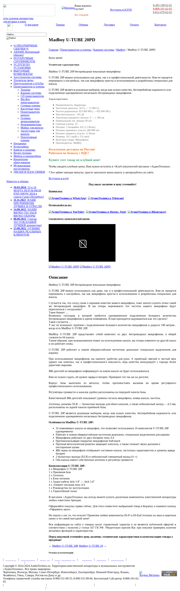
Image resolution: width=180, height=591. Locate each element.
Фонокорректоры (31, 124)
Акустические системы (27, 77)
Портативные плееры (29, 139)
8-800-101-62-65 (162, 8)
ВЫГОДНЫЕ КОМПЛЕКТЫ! (23, 72)
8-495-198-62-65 (162, 5)
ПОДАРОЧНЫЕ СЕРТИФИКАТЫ (24, 60)
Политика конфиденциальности (23, 587)
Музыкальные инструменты (22, 167)
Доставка (109, 24)
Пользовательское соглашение (25, 584)
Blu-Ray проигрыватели (30, 101)
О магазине (31, 24)
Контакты (160, 24)
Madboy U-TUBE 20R (65, 545)
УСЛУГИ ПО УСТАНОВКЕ (22, 66)
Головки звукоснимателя (30, 120)
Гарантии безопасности (41, 562)
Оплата (134, 24)
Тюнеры (25, 89)
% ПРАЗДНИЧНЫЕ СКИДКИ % (25, 47)
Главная (53, 49)
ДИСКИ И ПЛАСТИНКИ (29, 171)
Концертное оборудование (22, 161)
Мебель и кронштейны (27, 156)
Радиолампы (21, 146)
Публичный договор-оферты (115, 584)
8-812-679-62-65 (162, 12)
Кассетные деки (30, 108)
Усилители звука (23, 80)
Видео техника (22, 152)
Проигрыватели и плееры (29, 86)
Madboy (121, 49)
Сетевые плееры (30, 105)
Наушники (20, 143)
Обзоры (83, 24)
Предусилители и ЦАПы (29, 83)
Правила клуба (12, 562)
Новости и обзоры (17, 181)
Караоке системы (31, 92)
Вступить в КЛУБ (121, 9)
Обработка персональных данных (70, 584)
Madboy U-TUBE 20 (91, 545)
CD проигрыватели (32, 96)
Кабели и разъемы (24, 149)
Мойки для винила (32, 127)
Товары (60, 24)
